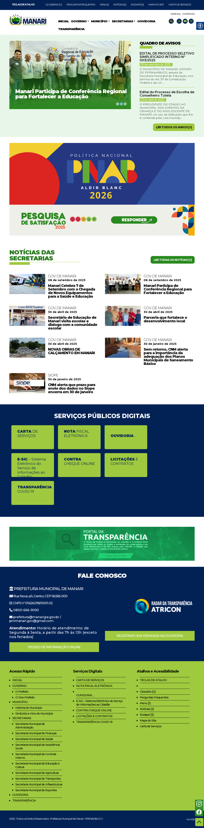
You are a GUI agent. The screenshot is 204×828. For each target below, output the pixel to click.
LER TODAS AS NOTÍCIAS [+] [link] (173, 260)
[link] (23, 4)
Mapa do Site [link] (156, 4)
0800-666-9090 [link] (26, 610)
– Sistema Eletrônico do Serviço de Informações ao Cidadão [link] (31, 467)
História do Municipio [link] (28, 708)
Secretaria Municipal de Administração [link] (30, 725)
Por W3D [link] (191, 819)
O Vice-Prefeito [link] (25, 697)
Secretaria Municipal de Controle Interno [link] (35, 756)
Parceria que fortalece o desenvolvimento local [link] (165, 319)
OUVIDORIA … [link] (85, 695)
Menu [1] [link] (104, 4)
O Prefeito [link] (21, 691)
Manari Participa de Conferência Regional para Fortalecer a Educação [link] (71, 94)
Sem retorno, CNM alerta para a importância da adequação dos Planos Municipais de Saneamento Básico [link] (168, 357)
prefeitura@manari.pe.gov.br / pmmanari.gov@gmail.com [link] (35, 619)
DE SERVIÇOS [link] (27, 433)
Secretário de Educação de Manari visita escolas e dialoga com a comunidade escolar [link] (72, 323)
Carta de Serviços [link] (180, 4)
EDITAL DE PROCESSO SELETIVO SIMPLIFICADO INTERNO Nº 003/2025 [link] (167, 57)
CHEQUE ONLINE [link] (79, 461)
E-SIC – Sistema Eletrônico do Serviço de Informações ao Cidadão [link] (99, 702)
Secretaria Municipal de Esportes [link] (36, 790)
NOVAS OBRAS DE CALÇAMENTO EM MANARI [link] (71, 351)
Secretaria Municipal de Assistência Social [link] (37, 746)
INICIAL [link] (17, 680)
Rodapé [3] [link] (137, 4)
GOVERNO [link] (19, 686)
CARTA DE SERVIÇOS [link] (90, 680)
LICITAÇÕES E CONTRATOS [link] (94, 716)
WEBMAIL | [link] (176, 13)
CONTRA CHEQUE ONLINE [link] (94, 710)
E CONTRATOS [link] (124, 461)
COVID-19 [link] (34, 489)
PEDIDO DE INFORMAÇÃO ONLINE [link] (54, 647)
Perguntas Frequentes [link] (81, 4)
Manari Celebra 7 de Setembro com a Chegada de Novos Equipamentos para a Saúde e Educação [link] (71, 291)
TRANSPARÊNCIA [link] (24, 800)
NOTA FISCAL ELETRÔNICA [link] (94, 686)
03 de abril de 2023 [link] (152, 100)
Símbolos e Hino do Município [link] (34, 713)
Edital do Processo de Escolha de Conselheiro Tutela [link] (167, 93)
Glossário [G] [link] (53, 4)
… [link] (124, 436)
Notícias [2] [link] (119, 4)
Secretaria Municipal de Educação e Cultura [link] (37, 765)
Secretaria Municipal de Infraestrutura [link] (38, 784)
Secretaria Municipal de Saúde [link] (34, 739)
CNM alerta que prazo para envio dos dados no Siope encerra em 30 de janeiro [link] (71, 388)
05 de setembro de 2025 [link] (156, 64)
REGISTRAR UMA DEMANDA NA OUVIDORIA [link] (150, 636)
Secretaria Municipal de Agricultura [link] (37, 773)
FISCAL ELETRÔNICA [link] (76, 433)
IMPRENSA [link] (189, 13)
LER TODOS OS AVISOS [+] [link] (174, 127)
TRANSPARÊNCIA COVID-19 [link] (94, 722)
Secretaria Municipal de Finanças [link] (36, 733)
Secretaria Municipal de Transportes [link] (38, 778)
